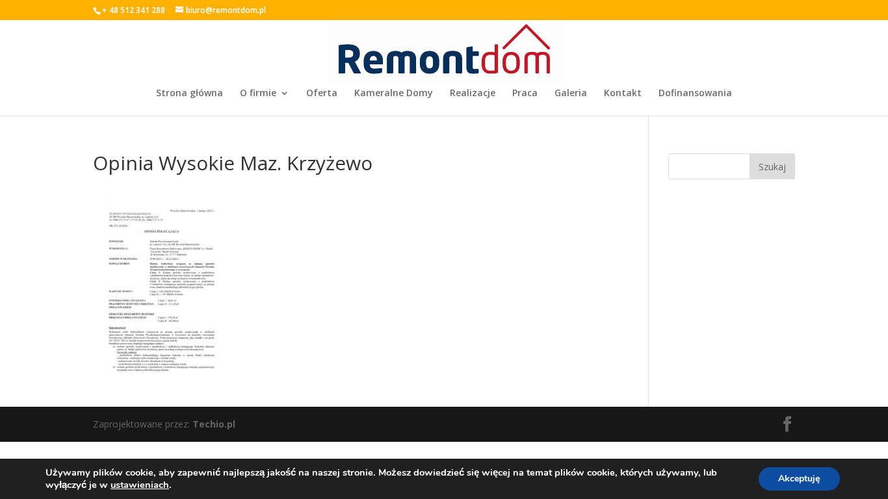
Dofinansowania (695, 93)
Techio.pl (213, 424)
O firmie (258, 93)
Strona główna (189, 93)
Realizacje (472, 93)
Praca (525, 93)
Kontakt (623, 93)
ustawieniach (140, 485)
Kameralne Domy (393, 93)
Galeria (571, 93)
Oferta (321, 93)
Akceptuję (799, 478)
